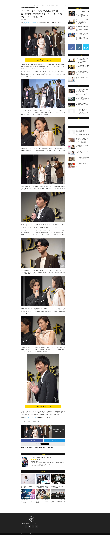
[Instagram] (29, 526)
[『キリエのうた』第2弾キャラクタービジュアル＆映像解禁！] (71, 159)
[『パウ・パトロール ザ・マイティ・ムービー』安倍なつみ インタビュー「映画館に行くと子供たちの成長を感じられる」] (71, 111)
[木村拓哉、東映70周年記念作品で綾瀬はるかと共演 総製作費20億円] (71, 73)
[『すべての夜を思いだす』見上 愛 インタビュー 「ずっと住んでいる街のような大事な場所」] (71, 99)
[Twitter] (33, 526)
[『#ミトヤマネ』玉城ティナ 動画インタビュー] (71, 147)
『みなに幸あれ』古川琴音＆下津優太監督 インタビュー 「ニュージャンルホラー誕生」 (82, 104)
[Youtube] (36, 526)
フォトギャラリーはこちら (43, 60)
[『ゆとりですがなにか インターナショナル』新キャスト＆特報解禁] (71, 165)
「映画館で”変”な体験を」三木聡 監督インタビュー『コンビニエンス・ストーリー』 (27, 486)
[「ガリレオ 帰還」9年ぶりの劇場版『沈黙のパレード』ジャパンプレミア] (71, 67)
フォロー (78, 44)
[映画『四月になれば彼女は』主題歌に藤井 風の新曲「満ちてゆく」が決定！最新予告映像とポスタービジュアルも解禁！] (71, 140)
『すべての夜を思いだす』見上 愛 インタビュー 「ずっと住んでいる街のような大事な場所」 (82, 98)
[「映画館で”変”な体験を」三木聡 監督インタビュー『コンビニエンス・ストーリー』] (28, 479)
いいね (71, 44)
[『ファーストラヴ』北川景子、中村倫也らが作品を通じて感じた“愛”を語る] (58, 494)
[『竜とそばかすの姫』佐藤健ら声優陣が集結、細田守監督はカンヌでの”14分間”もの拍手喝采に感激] (43, 479)
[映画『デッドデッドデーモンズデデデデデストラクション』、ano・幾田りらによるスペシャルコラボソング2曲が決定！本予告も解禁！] (71, 132)
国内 (36, 7)
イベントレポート (28, 7)
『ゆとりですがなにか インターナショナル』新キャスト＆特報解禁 (82, 165)
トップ (22, 5)
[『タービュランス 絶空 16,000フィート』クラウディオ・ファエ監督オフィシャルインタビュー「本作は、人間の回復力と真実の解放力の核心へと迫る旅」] (71, 13)
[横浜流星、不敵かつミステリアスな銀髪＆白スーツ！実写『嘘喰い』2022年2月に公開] (58, 479)
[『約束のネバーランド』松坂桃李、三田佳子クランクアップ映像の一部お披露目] (43, 494)
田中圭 (52, 447)
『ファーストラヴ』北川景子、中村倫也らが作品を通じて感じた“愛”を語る (58, 501)
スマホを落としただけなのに (30, 22)
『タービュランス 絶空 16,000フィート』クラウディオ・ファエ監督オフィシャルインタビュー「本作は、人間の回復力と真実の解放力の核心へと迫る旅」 (82, 14)
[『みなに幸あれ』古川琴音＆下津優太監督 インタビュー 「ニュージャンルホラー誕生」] (71, 105)
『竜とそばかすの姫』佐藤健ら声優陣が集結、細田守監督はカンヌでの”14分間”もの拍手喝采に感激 (42, 486)
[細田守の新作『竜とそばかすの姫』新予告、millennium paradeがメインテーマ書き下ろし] (28, 494)
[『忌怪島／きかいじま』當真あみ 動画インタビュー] (71, 153)
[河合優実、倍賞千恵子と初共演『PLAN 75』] (71, 79)
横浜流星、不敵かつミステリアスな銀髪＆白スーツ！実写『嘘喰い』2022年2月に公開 (58, 486)
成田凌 (48, 447)
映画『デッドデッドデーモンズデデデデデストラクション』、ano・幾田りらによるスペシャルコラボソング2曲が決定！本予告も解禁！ (82, 133)
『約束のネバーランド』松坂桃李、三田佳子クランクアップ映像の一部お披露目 (42, 501)
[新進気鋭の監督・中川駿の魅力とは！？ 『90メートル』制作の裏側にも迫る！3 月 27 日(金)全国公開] (71, 28)
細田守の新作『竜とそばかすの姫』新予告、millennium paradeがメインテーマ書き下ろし (28, 501)
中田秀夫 (36, 447)
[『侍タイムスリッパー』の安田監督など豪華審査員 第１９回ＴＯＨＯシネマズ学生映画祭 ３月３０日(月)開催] (71, 21)
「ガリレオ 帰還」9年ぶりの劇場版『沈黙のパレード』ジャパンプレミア (82, 66)
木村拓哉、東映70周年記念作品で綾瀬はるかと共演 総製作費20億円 (82, 73)
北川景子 (40, 447)
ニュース (33, 7)
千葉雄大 (44, 447)
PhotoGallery (27, 5)
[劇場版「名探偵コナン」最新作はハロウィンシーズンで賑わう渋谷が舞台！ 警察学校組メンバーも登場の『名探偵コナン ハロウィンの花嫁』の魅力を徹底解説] (71, 35)
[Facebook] (26, 526)
